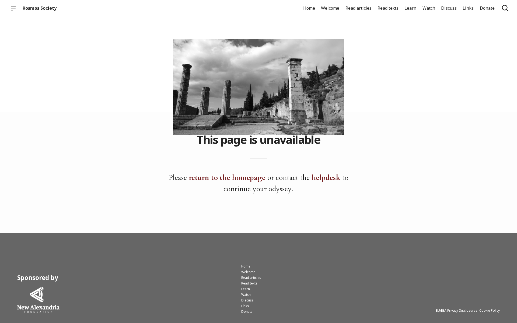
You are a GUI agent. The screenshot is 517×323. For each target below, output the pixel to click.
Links (468, 8)
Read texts (388, 8)
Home (309, 8)
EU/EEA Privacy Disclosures (456, 310)
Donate (487, 8)
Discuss (449, 8)
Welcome (330, 8)
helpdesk (326, 177)
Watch (428, 8)
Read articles (358, 8)
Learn (410, 8)
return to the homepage (227, 177)
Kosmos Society (40, 8)
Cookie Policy (489, 310)
